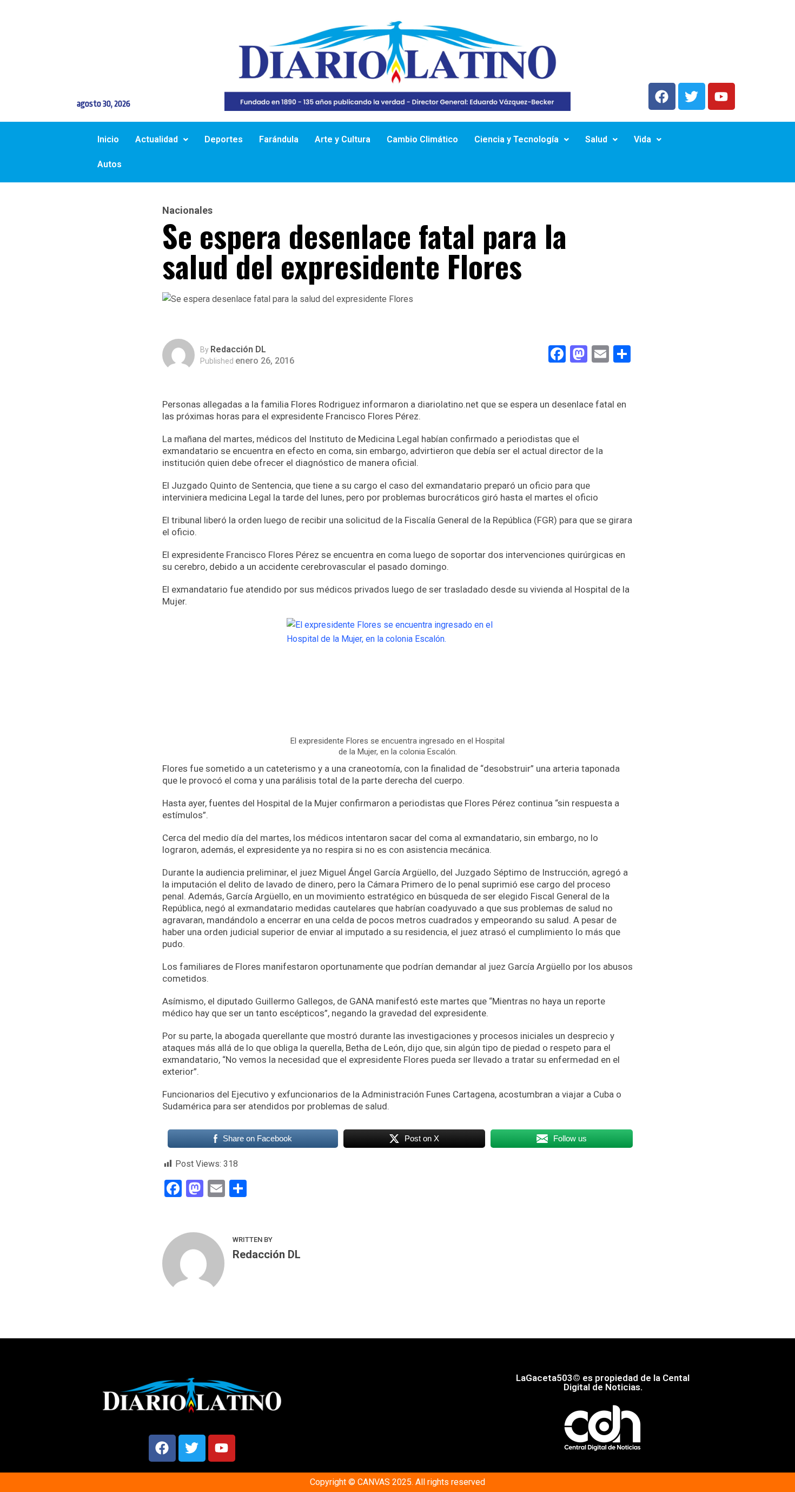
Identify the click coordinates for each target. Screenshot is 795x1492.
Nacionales (187, 210)
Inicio (108, 139)
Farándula (279, 139)
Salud (596, 139)
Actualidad (156, 139)
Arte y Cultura (342, 139)
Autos (109, 164)
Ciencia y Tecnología (516, 139)
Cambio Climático (422, 139)
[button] (161, 139)
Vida (642, 139)
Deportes (223, 139)
